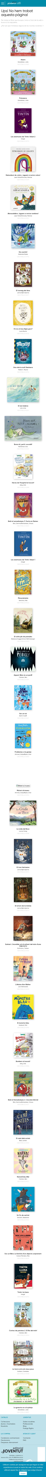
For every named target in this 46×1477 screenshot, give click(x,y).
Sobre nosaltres (29, 1422)
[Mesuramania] (22, 582)
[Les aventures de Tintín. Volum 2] (23, 120)
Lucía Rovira (23, 331)
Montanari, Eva (23, 446)
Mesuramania (23, 598)
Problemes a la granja (23, 752)
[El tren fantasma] (23, 851)
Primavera (23, 98)
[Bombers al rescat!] (23, 1045)
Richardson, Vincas (27, 523)
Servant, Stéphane (23, 1217)
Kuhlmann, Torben (23, 948)
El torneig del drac (23, 290)
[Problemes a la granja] (23, 735)
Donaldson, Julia (23, 62)
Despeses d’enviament (9, 1442)
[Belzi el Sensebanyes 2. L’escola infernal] (23, 1083)
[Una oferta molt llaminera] (23, 351)
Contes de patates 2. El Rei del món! (23, 1331)
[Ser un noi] (23, 697)
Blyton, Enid (27, 754)
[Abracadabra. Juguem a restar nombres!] (23, 197)
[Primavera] (23, 82)
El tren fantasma (23, 867)
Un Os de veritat (23, 1215)
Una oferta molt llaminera (23, 367)
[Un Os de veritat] (23, 1199)
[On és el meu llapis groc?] (23, 312)
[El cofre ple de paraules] (23, 620)
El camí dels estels (23, 1138)
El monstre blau (23, 1023)
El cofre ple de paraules (23, 637)
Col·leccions (5, 1422)
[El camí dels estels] (23, 1122)
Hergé (23, 139)
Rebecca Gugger (16, 639)
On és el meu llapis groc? (23, 329)
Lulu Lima (23, 408)
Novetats (4, 1426)
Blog (24, 1426)
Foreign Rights (28, 1428)
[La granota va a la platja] (23, 1391)
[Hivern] (23, 43)
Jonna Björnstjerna (23, 292)
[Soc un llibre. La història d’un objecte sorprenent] (23, 1237)
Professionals (28, 1424)
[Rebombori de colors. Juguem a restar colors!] (23, 159)
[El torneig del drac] (23, 274)
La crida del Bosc (23, 829)
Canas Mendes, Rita (23, 1256)
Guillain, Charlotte (23, 1371)
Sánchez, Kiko (23, 600)
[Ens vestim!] (23, 236)
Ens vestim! (23, 252)
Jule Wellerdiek (23, 986)
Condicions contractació (10, 1438)
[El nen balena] (23, 389)
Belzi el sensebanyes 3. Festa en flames (23, 521)
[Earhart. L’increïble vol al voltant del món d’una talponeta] (23, 928)
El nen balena (23, 406)
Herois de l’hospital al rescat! (23, 483)
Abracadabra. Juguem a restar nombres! (23, 214)
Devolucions (5, 1440)
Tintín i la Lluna (23, 1292)
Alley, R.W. (23, 485)
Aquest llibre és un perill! (23, 675)
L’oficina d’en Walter (23, 984)
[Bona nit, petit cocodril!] (23, 428)
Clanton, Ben (23, 677)
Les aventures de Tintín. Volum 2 (23, 137)
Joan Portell (18, 177)
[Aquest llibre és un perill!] (23, 659)
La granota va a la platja (23, 1408)
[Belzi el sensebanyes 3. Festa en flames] (23, 505)
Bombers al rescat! (23, 1061)
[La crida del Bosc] (23, 812)
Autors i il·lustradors (8, 1424)
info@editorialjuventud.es (16, 1459)
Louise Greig (23, 831)
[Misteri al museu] (23, 785)
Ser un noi (23, 714)
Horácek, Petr (23, 1025)
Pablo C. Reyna (23, 369)
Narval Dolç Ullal (23, 1177)
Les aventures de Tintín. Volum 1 (23, 560)
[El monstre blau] (23, 1006)
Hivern (23, 60)
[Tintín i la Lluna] (23, 1276)
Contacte (26, 1438)
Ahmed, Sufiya (19, 754)
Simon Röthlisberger (28, 639)
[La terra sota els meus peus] (23, 1353)
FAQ (24, 1440)
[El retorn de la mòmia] (23, 889)
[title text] (14, 3)
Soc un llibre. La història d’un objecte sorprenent (23, 1254)
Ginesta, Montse (27, 177)
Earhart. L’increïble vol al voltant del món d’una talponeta (23, 945)
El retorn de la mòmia (23, 906)
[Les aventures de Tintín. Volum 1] (23, 543)
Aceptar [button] (23, 1473)
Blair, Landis (23, 1140)
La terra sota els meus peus (23, 1369)
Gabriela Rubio (23, 254)
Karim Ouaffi (23, 716)
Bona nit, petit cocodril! (23, 444)
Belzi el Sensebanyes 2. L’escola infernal (23, 1100)
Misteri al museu (23, 790)
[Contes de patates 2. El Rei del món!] (23, 1314)
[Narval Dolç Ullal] (23, 1160)
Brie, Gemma (17, 523)
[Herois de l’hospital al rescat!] (23, 466)
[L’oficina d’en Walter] (23, 968)
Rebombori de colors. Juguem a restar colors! (23, 175)
